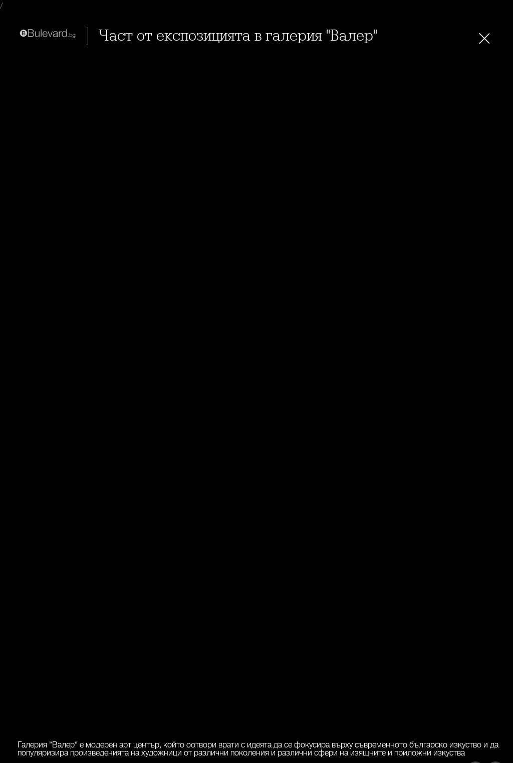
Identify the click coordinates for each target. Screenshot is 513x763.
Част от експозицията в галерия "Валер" (237, 36)
